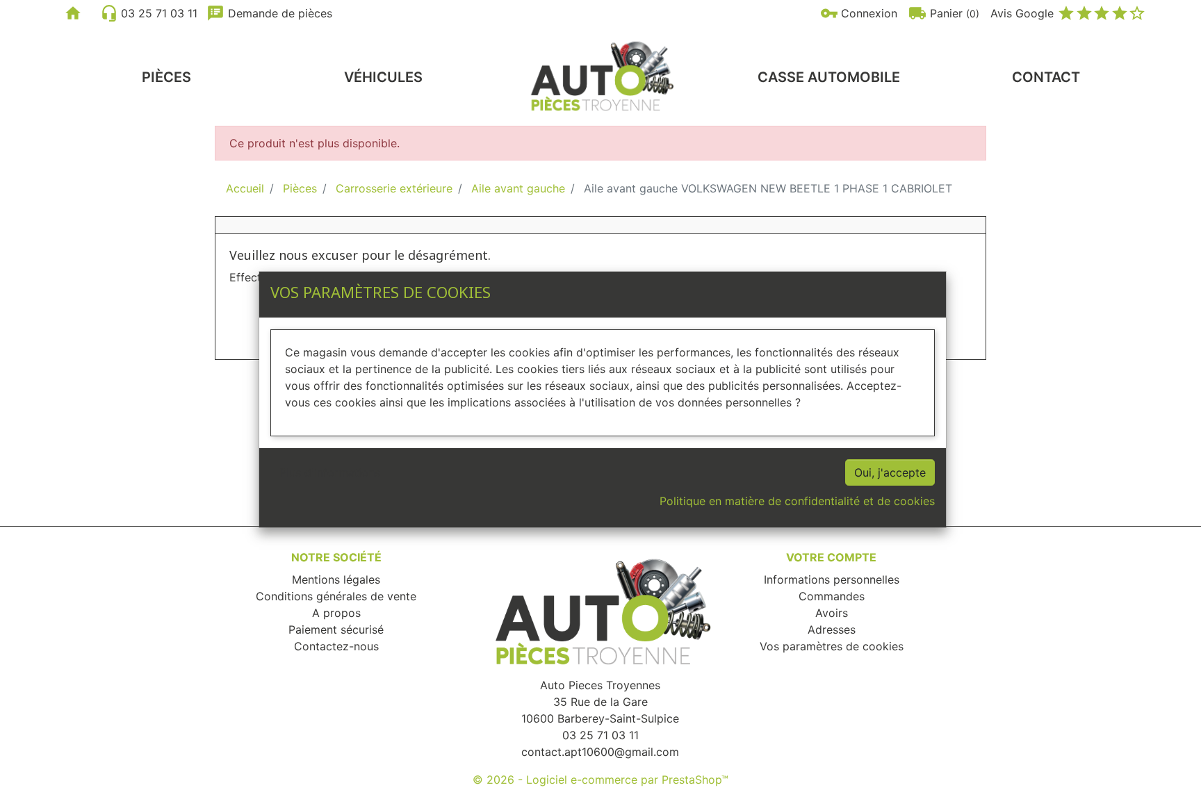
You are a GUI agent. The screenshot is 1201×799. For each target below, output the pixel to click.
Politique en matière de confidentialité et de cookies (797, 501)
